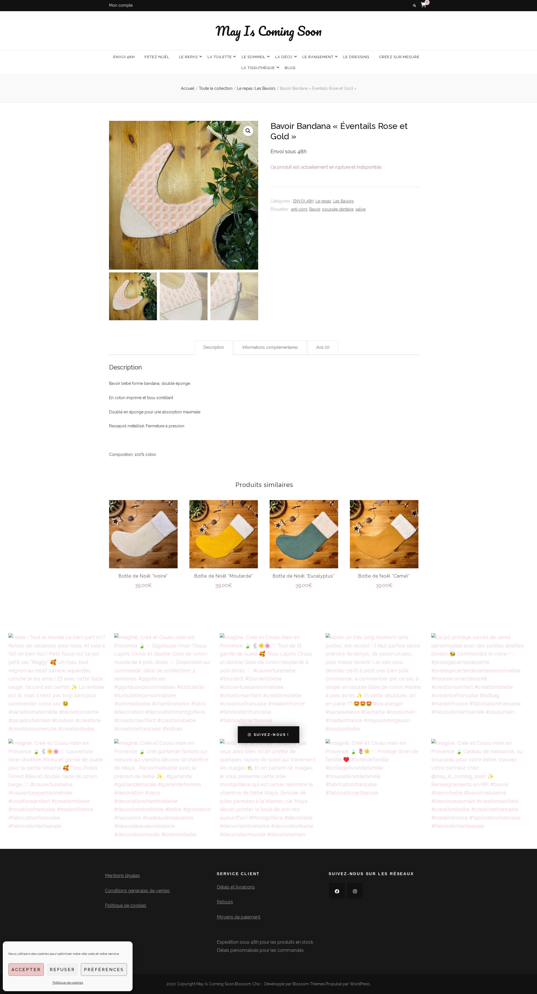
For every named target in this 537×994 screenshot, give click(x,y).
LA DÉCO (284, 57)
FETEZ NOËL (157, 57)
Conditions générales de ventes (137, 890)
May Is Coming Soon (269, 30)
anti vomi (299, 209)
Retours (225, 902)
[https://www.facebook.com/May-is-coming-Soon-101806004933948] (337, 891)
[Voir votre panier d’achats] (423, 5)
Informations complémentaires (270, 347)
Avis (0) (322, 347)
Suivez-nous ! (271, 735)
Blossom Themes (309, 984)
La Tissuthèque (258, 68)
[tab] (214, 347)
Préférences (104, 969)
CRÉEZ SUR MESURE (399, 57)
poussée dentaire (338, 209)
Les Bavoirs (343, 201)
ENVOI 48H (124, 57)
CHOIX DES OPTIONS (143, 534)
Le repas (323, 201)
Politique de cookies (68, 982)
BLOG (290, 68)
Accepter (26, 969)
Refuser (62, 969)
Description (213, 347)
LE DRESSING (356, 57)
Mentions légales (122, 875)
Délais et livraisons (236, 887)
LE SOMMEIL (254, 57)
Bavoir (314, 209)
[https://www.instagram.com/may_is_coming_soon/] (355, 891)
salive (360, 209)
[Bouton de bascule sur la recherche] (414, 5)
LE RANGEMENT (317, 57)
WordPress (360, 984)
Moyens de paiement (238, 917)
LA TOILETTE (220, 57)
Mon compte (121, 5)
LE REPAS (188, 57)
